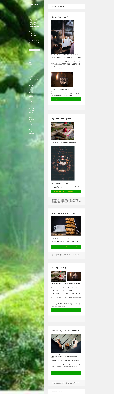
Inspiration (69, 317)
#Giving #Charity (58, 267)
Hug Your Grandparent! (33, 57)
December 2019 (32, 103)
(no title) (30, 62)
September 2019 (32, 108)
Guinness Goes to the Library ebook (34, 14)
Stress (66, 383)
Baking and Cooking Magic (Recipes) (66, 254)
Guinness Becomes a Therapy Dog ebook (34, 20)
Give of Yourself (60, 318)
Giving (65, 318)
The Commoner (69, 199)
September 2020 (32, 87)
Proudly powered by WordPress (56, 391)
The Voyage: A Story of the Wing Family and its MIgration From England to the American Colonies (65, 201)
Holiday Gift (76, 201)
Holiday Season (77, 255)
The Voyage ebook (32, 24)
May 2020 (31, 94)
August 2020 (31, 89)
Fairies (61, 199)
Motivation (73, 317)
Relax (56, 383)
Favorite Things (77, 254)
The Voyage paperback (33, 22)
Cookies (63, 255)
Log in (30, 131)
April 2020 (31, 96)
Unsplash (61, 354)
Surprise (55, 202)
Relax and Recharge (61, 383)
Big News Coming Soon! (61, 119)
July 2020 (31, 90)
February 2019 (31, 110)
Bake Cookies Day (58, 255)
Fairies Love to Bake (68, 255)
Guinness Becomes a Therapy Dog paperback (34, 17)
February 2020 (31, 99)
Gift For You (72, 201)
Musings (76, 317)
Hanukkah (75, 106)
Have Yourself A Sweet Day (63, 213)
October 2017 (31, 117)
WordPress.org (32, 136)
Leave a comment (67, 202)
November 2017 (32, 115)
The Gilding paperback (33, 33)
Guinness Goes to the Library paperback (34, 12)
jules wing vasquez (32, 73)
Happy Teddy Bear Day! (33, 64)
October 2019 (31, 106)
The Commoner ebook (33, 28)
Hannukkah (68, 318)
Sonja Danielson (34, 4)
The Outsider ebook (32, 31)
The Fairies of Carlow (75, 199)
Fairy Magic (65, 199)
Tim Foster (56, 354)
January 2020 (31, 101)
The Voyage (62, 200)
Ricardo (30, 76)
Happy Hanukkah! (59, 17)
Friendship (62, 317)
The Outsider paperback (33, 29)
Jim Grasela (31, 79)
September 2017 (32, 119)
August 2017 (31, 121)
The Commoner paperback (34, 26)
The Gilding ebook (32, 35)
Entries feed (31, 133)
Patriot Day (31, 60)
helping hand (72, 318)
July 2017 (31, 122)
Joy (54, 320)
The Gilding (53, 200)
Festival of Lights (70, 106)
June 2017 (31, 124)
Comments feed (32, 135)
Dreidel (65, 106)
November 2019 (32, 105)
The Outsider (58, 200)
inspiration (53, 383)
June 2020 (31, 92)
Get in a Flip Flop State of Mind (65, 331)
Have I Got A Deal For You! (33, 58)
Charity (52, 318)
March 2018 (31, 112)
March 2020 (31, 98)
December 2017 (32, 114)
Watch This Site (60, 202)
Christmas (56, 318)
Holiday (61, 106)
